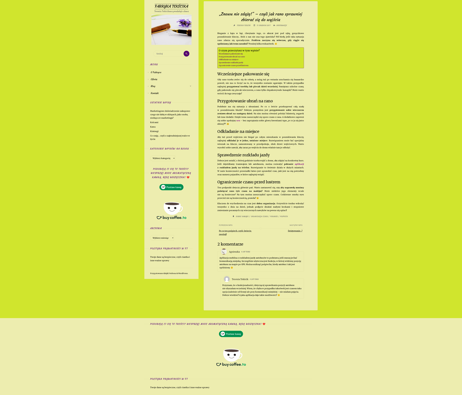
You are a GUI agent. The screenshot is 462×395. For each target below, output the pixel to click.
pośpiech (284, 217)
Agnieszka (234, 251)
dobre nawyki (242, 217)
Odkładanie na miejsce (228, 59)
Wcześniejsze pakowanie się (231, 54)
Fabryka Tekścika (171, 6)
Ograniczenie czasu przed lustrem (233, 65)
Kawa (152, 127)
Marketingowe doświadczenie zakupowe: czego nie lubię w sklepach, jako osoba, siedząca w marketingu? (170, 114)
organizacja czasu (259, 217)
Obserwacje (281, 25)
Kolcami (154, 122)
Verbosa (172, 273)
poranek (274, 217)
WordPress (183, 273)
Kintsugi (154, 131)
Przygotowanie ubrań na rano (232, 57)
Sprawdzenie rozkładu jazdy (231, 62)
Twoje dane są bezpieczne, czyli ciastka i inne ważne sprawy (179, 387)
